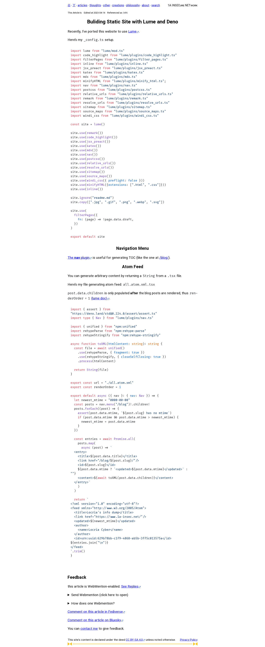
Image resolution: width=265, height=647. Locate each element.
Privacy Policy (188, 639)
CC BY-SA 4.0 (134, 639)
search (155, 5)
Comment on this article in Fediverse (95, 612)
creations (118, 5)
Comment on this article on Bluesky (94, 620)
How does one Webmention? (92, 603)
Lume (132, 31)
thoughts (95, 5)
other (106, 5)
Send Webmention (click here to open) (99, 595)
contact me (89, 629)
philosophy (133, 5)
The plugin (78, 258)
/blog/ (164, 258)
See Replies (129, 586)
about (145, 5)
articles (82, 5)
